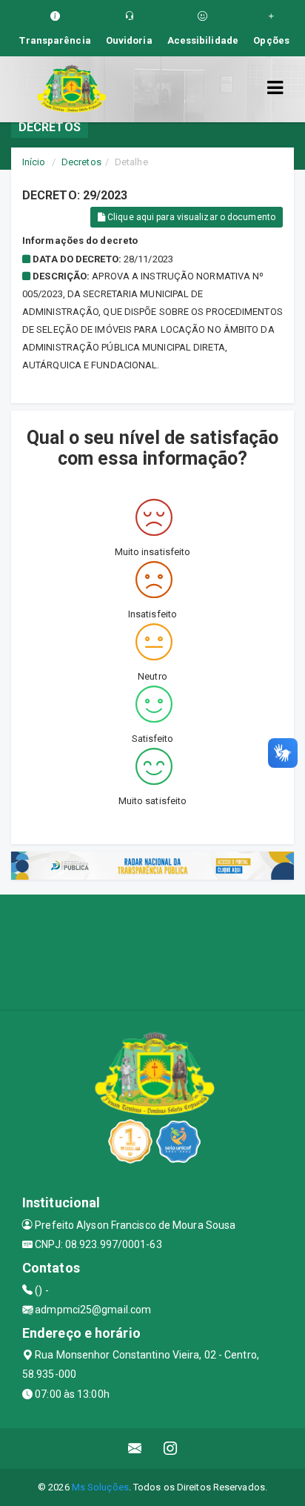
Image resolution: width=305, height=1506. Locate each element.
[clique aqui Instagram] (171, 1449)
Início (34, 161)
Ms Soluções (100, 1487)
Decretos (81, 161)
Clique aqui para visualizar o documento (190, 217)
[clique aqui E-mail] (135, 1449)
